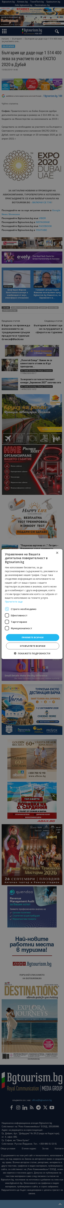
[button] (32, 653)
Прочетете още (14, 601)
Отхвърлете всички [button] (32, 645)
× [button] (57, 553)
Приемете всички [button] (33, 637)
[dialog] (32, 604)
